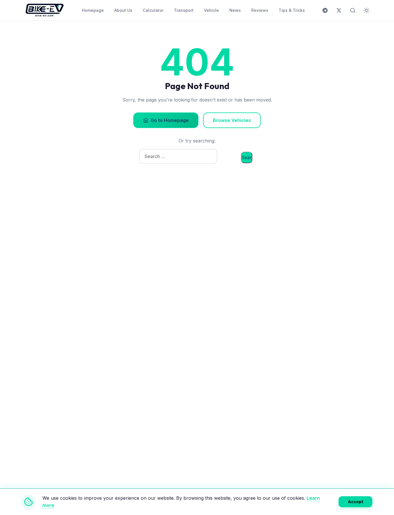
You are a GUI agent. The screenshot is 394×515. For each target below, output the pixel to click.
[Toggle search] (353, 10)
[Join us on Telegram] (325, 10)
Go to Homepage (170, 120)
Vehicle (211, 10)
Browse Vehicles (232, 120)
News (235, 10)
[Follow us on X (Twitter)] (339, 10)
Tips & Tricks (292, 10)
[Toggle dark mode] (366, 10)
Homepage (93, 10)
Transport (184, 10)
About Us (123, 10)
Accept (355, 501)
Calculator (153, 10)
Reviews (259, 10)
